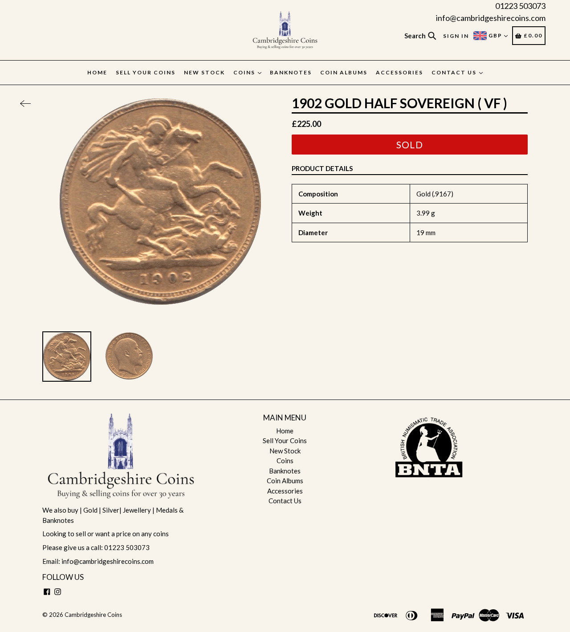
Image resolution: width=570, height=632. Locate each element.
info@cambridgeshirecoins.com (491, 18)
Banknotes (291, 72)
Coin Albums (343, 72)
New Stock (204, 72)
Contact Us (455, 72)
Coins (245, 72)
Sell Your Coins (145, 72)
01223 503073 (520, 6)
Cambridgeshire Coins (93, 614)
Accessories (399, 72)
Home (97, 72)
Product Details (322, 168)
